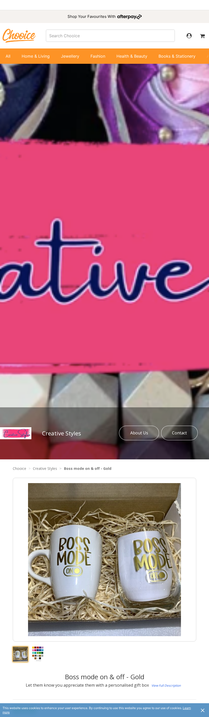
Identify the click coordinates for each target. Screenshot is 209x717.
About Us (139, 433)
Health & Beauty (131, 56)
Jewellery (70, 56)
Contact (179, 433)
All (8, 56)
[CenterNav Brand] (19, 35)
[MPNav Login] (189, 36)
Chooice (19, 468)
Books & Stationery (177, 56)
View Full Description (166, 685)
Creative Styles (61, 433)
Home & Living (36, 56)
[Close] (202, 710)
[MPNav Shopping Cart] (202, 36)
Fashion (97, 56)
